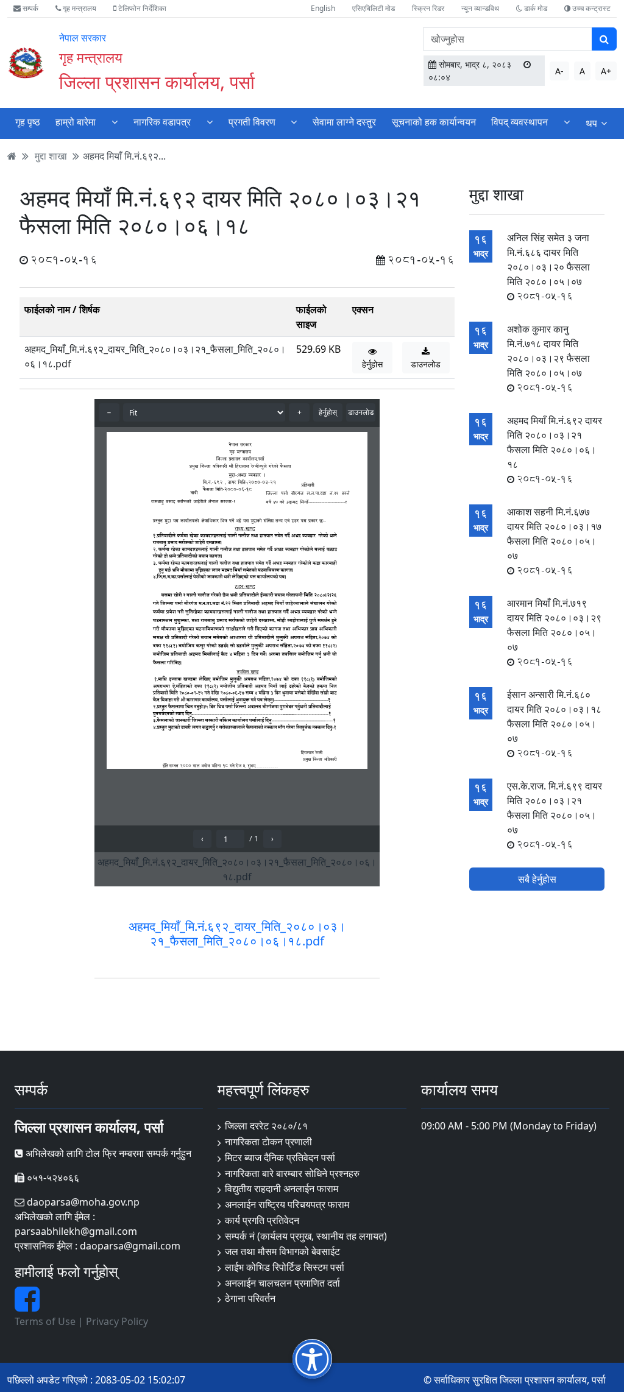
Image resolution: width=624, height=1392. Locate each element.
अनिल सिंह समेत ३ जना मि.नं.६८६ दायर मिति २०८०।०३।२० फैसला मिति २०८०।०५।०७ (548, 267)
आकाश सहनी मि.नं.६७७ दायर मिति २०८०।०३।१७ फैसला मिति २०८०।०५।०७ (554, 541)
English (323, 8)
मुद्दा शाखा (51, 156)
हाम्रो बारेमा (75, 122)
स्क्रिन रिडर (428, 8)
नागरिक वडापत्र (162, 122)
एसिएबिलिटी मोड (373, 8)
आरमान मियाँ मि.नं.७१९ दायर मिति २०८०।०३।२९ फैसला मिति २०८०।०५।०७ (554, 632)
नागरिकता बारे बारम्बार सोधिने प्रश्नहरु (292, 1173)
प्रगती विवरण (252, 122)
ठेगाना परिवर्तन (250, 1298)
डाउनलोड (426, 364)
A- (559, 71)
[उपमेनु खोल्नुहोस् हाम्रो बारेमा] (115, 122)
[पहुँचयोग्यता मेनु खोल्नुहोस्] (312, 1359)
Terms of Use (45, 1321)
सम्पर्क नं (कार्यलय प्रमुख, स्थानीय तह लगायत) (306, 1236)
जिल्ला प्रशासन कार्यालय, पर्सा (157, 81)
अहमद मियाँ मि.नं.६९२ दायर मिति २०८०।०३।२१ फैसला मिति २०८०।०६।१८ (554, 450)
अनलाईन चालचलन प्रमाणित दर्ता (282, 1283)
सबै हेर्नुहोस (537, 879)
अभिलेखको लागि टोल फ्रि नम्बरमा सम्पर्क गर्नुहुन (107, 1153)
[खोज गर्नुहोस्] (604, 39)
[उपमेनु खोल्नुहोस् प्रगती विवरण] (294, 122)
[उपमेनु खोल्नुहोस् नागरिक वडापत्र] (210, 122)
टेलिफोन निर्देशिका (141, 8)
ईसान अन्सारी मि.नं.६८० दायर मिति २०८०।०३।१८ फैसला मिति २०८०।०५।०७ (554, 724)
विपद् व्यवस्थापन (519, 122)
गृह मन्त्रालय (78, 8)
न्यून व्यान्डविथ (480, 8)
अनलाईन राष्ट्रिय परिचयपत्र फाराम (287, 1204)
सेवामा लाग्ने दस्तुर (344, 122)
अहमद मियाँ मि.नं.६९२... (124, 156)
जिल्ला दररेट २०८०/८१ (266, 1125)
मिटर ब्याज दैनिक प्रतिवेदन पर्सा (280, 1157)
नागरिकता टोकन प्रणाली (268, 1141)
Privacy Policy (117, 1321)
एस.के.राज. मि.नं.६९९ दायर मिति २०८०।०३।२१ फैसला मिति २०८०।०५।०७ (554, 815)
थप (591, 123)
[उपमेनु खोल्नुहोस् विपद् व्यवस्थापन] (567, 122)
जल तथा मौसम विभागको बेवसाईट (282, 1251)
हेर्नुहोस (372, 364)
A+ (606, 71)
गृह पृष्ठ (27, 122)
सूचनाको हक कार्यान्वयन (434, 122)
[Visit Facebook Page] (27, 1306)
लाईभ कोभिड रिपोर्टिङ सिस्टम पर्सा (284, 1267)
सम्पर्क (29, 8)
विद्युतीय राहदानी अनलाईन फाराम (281, 1188)
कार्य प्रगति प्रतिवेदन (262, 1220)
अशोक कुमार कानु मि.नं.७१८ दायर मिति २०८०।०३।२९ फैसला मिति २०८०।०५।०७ (548, 358)
